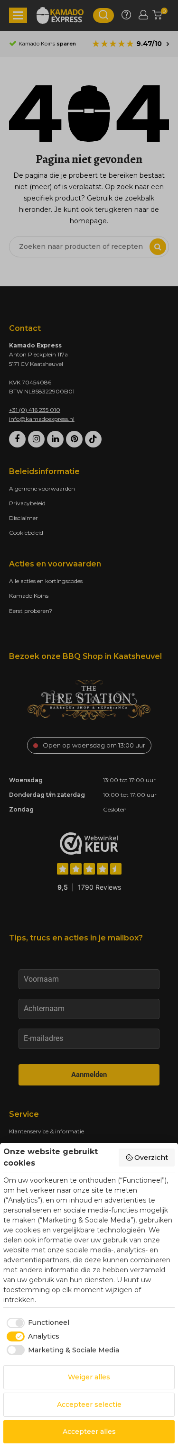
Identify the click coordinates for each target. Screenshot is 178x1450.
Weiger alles (89, 1377)
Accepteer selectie (89, 1404)
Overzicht (151, 1157)
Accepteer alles (89, 1431)
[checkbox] (36, 1323)
